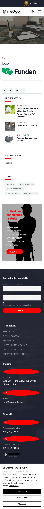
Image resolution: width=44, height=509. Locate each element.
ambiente (10, 184)
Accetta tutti (22, 491)
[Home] (12, 454)
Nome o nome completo (12, 285)
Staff (6, 58)
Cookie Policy (14, 486)
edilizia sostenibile (14, 189)
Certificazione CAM (26, 184)
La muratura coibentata (27, 125)
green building (13, 193)
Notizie (8, 162)
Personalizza (22, 498)
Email (5, 294)
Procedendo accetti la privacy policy (17, 305)
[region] (22, 486)
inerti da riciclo (30, 193)
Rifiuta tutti (22, 504)
